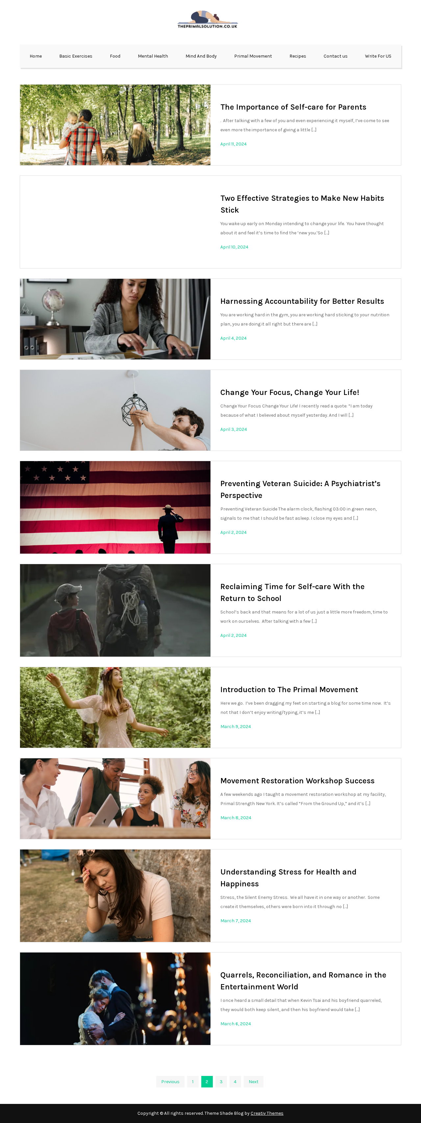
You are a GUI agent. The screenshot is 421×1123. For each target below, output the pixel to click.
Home (36, 56)
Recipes (297, 56)
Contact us (336, 56)
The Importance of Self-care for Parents (293, 107)
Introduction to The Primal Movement (289, 689)
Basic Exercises (75, 56)
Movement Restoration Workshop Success (297, 780)
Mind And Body (201, 56)
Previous (170, 1081)
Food (115, 56)
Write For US (378, 56)
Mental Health (153, 56)
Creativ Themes (267, 1113)
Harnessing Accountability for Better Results (302, 301)
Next (254, 1081)
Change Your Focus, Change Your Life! (289, 392)
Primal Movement (253, 56)
